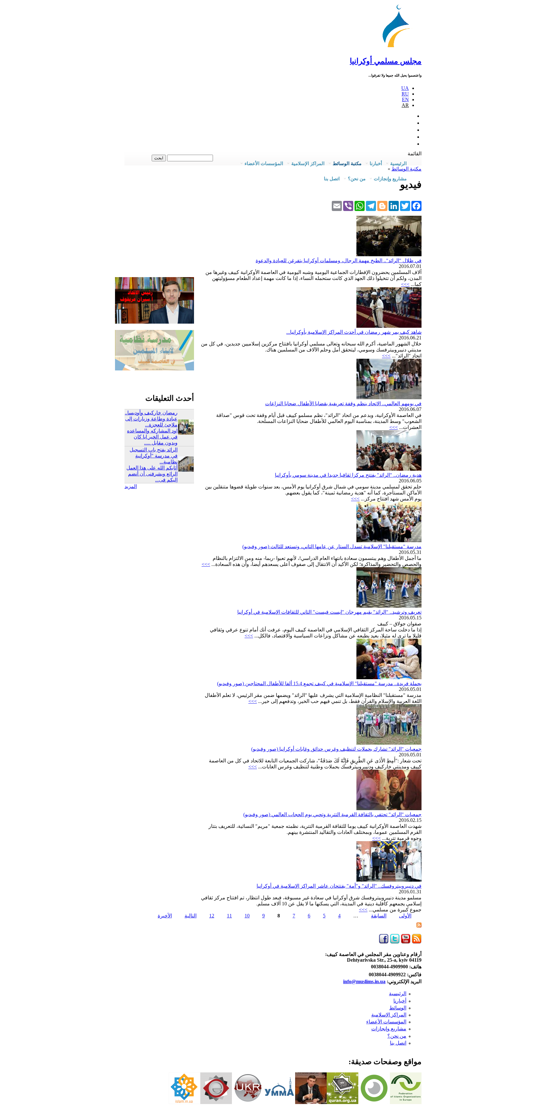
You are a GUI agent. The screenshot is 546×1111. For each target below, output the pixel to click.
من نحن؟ (396, 1036)
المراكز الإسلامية (388, 1014)
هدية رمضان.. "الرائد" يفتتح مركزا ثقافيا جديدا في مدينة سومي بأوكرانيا (348, 475)
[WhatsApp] (360, 205)
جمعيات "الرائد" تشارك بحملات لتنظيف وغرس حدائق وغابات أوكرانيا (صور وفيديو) (336, 749)
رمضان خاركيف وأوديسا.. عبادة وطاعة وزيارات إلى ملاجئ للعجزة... (151, 418)
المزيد (130, 486)
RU (405, 93)
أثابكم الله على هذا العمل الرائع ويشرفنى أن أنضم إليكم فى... (152, 473)
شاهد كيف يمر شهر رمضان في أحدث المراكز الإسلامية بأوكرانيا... (354, 332)
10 (247, 915)
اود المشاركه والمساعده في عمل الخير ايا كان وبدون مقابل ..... (152, 436)
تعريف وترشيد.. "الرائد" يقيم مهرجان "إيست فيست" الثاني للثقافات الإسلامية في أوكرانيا (329, 612)
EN (405, 99)
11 (229, 915)
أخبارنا (399, 1000)
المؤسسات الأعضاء (386, 1021)
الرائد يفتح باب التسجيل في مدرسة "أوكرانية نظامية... (154, 455)
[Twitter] (405, 205)
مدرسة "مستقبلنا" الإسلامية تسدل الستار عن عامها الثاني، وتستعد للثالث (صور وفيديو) (332, 546)
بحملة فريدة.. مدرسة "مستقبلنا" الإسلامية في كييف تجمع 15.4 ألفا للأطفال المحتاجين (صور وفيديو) (319, 683)
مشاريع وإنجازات (388, 1028)
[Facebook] (416, 205)
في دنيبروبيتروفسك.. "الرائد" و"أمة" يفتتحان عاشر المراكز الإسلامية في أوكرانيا (339, 886)
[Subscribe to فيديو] (419, 925)
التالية (191, 915)
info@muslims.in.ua (364, 981)
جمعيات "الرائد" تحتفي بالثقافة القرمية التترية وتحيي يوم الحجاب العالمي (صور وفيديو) (332, 814)
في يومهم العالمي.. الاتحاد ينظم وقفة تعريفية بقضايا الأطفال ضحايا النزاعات (343, 403)
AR (405, 105)
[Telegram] (371, 205)
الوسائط (397, 1007)
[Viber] (348, 205)
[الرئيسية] (399, 47)
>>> (405, 284)
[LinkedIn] (394, 205)
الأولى (405, 915)
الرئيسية (397, 993)
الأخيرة (165, 915)
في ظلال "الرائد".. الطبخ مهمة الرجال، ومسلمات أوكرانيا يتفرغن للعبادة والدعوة (339, 260)
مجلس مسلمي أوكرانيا (386, 61)
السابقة (378, 915)
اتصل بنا (332, 178)
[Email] (337, 205)
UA (405, 88)
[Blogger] (382, 205)
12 (211, 915)
